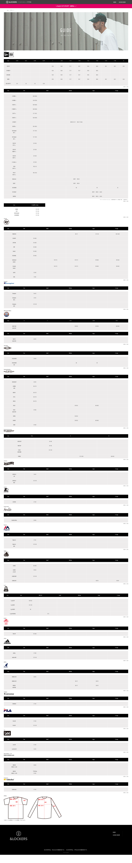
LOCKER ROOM (116, 835)
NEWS (114, 832)
